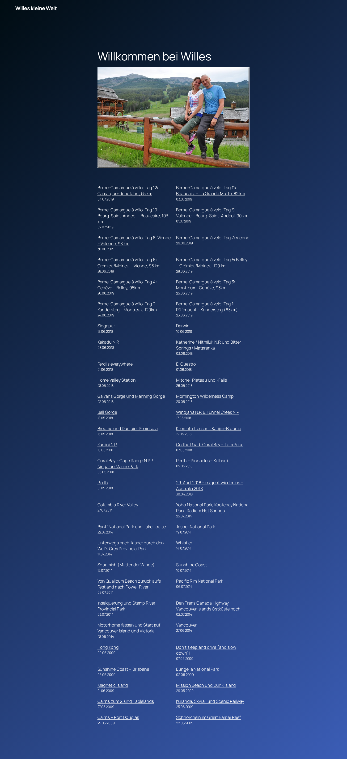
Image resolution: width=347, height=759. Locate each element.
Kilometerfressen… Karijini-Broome (208, 428)
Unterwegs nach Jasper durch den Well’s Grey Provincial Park (130, 545)
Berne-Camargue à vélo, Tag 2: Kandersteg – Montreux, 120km (127, 306)
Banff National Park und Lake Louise (131, 526)
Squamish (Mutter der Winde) (126, 564)
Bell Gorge (107, 412)
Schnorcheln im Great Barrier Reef (208, 717)
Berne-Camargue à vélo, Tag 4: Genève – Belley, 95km (127, 284)
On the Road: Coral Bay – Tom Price (209, 444)
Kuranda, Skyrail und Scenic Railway (210, 701)
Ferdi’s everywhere (115, 364)
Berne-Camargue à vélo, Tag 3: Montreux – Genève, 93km (205, 284)
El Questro (186, 364)
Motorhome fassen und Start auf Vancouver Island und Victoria (128, 628)
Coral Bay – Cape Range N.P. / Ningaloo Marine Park (125, 463)
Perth (102, 482)
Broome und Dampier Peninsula (127, 428)
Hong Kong (108, 647)
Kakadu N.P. (108, 342)
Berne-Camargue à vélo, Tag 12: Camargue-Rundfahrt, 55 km (127, 190)
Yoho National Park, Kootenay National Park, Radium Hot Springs (212, 507)
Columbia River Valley (117, 504)
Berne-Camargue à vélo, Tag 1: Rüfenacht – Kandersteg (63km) (207, 306)
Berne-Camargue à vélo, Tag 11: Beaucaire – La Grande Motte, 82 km (210, 190)
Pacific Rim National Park (199, 581)
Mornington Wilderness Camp (204, 396)
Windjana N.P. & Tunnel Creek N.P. (207, 412)
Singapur (106, 325)
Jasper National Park (195, 526)
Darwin (182, 325)
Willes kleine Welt (36, 8)
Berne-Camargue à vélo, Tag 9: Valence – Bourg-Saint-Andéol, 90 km (212, 212)
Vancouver (186, 625)
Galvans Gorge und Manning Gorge (131, 396)
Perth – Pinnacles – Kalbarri (202, 460)
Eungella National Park (197, 669)
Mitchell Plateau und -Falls (201, 380)
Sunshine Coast (191, 564)
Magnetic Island (112, 685)
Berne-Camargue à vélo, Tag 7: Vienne (212, 237)
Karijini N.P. (107, 444)
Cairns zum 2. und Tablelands (125, 701)
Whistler (184, 543)
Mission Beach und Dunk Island (206, 685)
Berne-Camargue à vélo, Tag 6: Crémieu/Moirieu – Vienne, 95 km (129, 262)
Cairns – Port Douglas (118, 717)
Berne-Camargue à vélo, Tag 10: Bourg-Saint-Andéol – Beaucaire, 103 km (133, 215)
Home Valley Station (116, 380)
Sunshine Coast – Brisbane (123, 669)
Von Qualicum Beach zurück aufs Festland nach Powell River (129, 584)
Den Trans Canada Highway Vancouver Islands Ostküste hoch (208, 606)
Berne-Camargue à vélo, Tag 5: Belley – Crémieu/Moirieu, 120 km (211, 262)
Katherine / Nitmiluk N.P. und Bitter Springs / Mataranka (208, 345)
